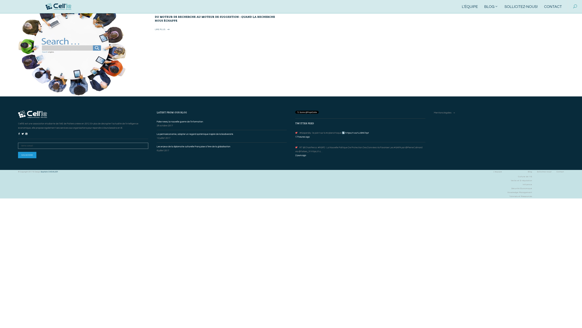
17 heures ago (302, 137)
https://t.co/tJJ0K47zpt (357, 133)
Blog (530, 172)
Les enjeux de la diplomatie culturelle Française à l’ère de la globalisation (193, 146)
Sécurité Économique (521, 189)
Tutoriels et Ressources (520, 196)
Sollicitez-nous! (544, 172)
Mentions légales (442, 113)
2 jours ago (300, 155)
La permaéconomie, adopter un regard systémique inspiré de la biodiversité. (195, 134)
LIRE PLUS (160, 29)
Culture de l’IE (525, 177)
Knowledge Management (520, 192)
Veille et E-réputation (521, 181)
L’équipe (497, 172)
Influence (527, 185)
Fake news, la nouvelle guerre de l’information (180, 122)
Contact (560, 172)
